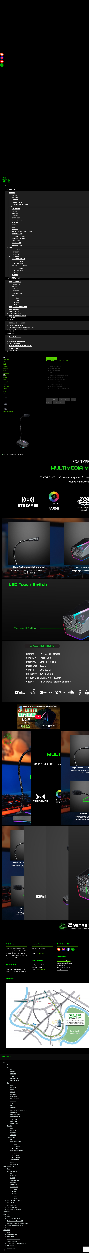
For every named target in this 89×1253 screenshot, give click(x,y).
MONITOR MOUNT (15, 1142)
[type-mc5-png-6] (5, 410)
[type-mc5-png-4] (5, 400)
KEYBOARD (13, 1087)
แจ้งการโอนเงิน (61, 965)
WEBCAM (13, 1076)
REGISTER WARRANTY (13, 1239)
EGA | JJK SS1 (10, 1203)
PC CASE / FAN (14, 1099)
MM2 (15, 1194)
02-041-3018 (40, 953)
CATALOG (6, 1228)
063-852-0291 (41, 969)
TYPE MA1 (17, 1146)
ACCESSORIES (11, 1137)
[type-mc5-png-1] (6, 373)
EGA (8, 1083)
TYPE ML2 (17, 1158)
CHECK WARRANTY (12, 1241)
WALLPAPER (10, 1246)
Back (8, 1065)
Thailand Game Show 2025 (15, 1221)
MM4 (15, 1198)
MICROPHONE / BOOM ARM (18, 1110)
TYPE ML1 (16, 1155)
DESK (11, 1105)
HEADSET (13, 1074)
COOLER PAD (14, 1124)
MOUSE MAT (14, 1121)
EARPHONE (13, 1096)
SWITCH (12, 1162)
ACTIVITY (6, 1214)
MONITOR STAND (15, 1115)
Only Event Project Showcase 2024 (17, 1223)
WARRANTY (10, 1237)
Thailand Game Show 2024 (15, 1225)
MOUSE (12, 1072)
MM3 (15, 1196)
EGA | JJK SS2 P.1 (12, 1171)
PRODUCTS (6, 1063)
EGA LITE (9, 1126)
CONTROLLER (14, 1112)
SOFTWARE (6, 1212)
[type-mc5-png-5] (5, 405)
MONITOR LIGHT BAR (16, 1151)
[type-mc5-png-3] (5, 396)
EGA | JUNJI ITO (11, 1205)
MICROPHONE (14, 1078)
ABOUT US (6, 1230)
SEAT (11, 1103)
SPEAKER (13, 1101)
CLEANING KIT (14, 1164)
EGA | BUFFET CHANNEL (14, 1210)
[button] (6, 186)
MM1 (15, 1191)
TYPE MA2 (17, 1148)
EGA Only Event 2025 (13, 1219)
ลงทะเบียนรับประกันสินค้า (63, 968)
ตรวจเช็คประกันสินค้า (62, 970)
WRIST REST (14, 1119)
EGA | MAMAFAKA (12, 1207)
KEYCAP (12, 1092)
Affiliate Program (12, 1234)
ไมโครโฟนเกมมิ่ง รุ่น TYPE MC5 (57, 360)
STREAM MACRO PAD (16, 1081)
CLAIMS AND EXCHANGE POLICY (16, 1243)
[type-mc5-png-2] (6, 391)
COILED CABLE (14, 1160)
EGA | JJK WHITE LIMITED (14, 1200)
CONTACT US (11, 1248)
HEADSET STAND (15, 1117)
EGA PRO (9, 1067)
